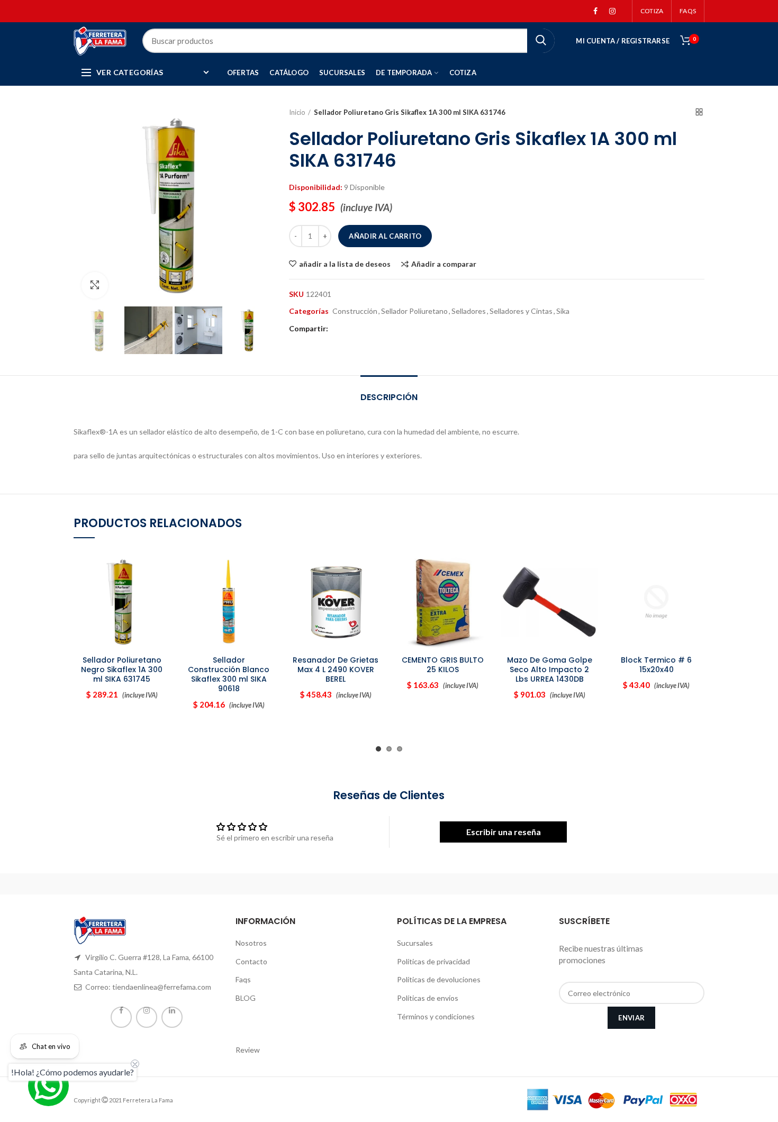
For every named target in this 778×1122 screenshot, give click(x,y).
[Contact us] (48, 1085)
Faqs (243, 979)
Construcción (354, 311)
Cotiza (651, 11)
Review (248, 1049)
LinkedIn (172, 1017)
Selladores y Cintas (521, 311)
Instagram (612, 11)
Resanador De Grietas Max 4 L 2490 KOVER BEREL (335, 669)
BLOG (246, 997)
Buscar (541, 41)
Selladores (468, 311)
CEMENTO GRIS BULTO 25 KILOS (443, 664)
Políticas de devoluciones (439, 979)
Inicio (297, 112)
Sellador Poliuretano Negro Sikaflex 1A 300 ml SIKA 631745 (121, 669)
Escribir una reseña (503, 832)
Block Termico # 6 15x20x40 (656, 664)
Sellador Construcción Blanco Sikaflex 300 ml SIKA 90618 (228, 674)
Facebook (595, 11)
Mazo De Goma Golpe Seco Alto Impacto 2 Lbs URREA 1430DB (549, 669)
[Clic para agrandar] (95, 285)
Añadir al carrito (385, 236)
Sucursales (415, 942)
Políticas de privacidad (433, 961)
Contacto (251, 961)
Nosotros (251, 942)
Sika (562, 311)
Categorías (309, 311)
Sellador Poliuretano (414, 311)
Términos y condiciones (436, 1016)
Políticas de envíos (427, 997)
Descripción (389, 397)
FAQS (688, 11)
